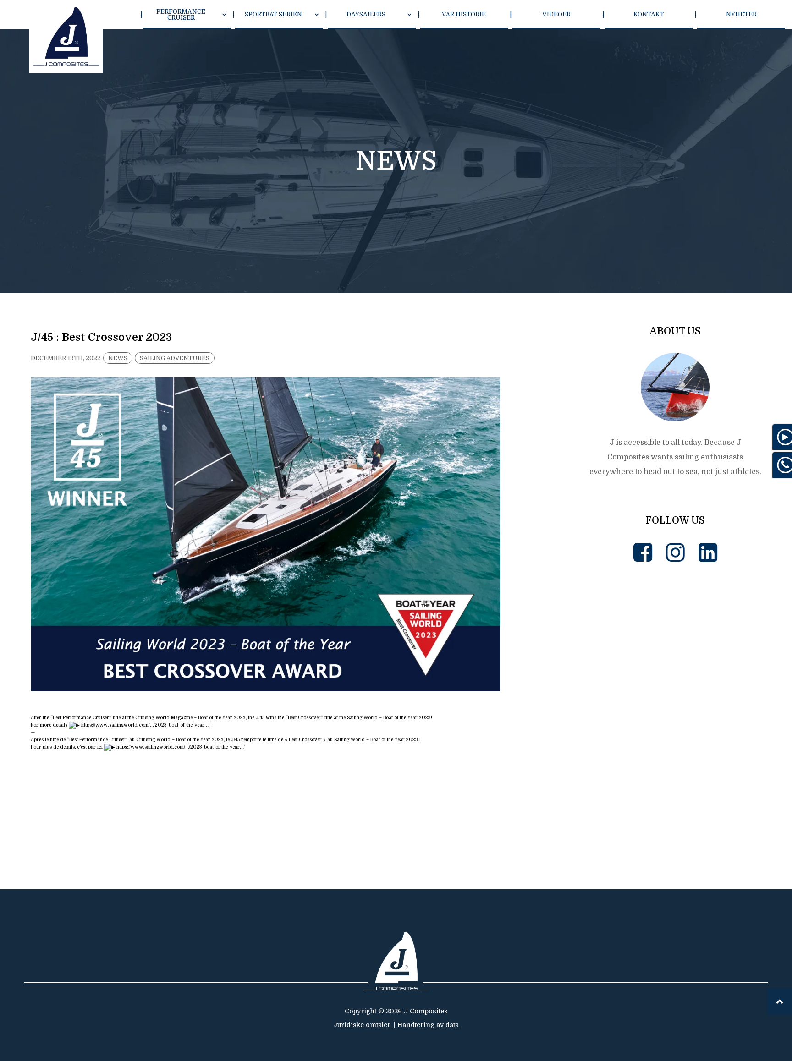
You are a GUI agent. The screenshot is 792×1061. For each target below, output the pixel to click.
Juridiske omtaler (361, 1024)
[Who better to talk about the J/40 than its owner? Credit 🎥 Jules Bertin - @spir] (632, 793)
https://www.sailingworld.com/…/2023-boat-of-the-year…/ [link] (145, 724)
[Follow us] (642, 552)
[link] (163, 717)
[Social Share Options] (598, 656)
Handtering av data (428, 1024)
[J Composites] (66, 36)
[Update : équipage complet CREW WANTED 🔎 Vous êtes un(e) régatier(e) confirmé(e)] (718, 620)
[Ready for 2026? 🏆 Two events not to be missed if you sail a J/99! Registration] (718, 793)
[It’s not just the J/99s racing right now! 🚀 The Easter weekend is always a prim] (632, 620)
